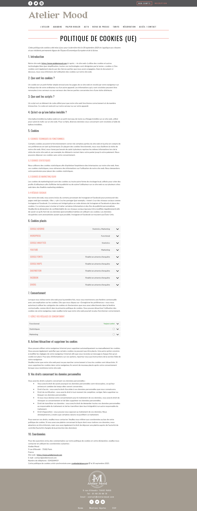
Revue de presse (100, 26)
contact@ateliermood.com (101, 496)
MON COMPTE (144, 3)
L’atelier (45, 26)
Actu (86, 26)
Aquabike (57, 26)
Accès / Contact (147, 26)
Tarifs (116, 26)
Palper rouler (73, 26)
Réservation (129, 26)
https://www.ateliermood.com (54, 63)
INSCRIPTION (161, 3)
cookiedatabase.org (79, 463)
